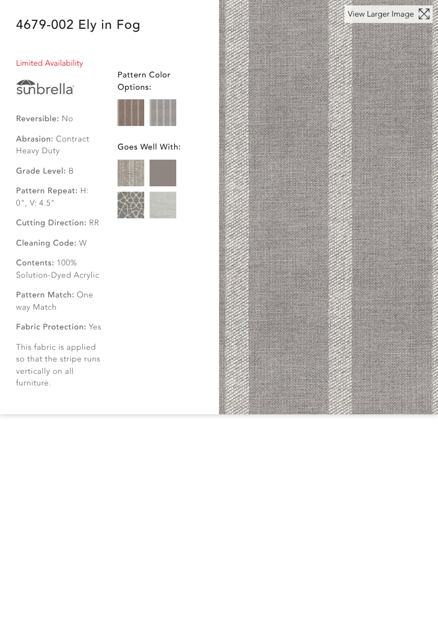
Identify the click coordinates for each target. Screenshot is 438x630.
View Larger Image (382, 15)
